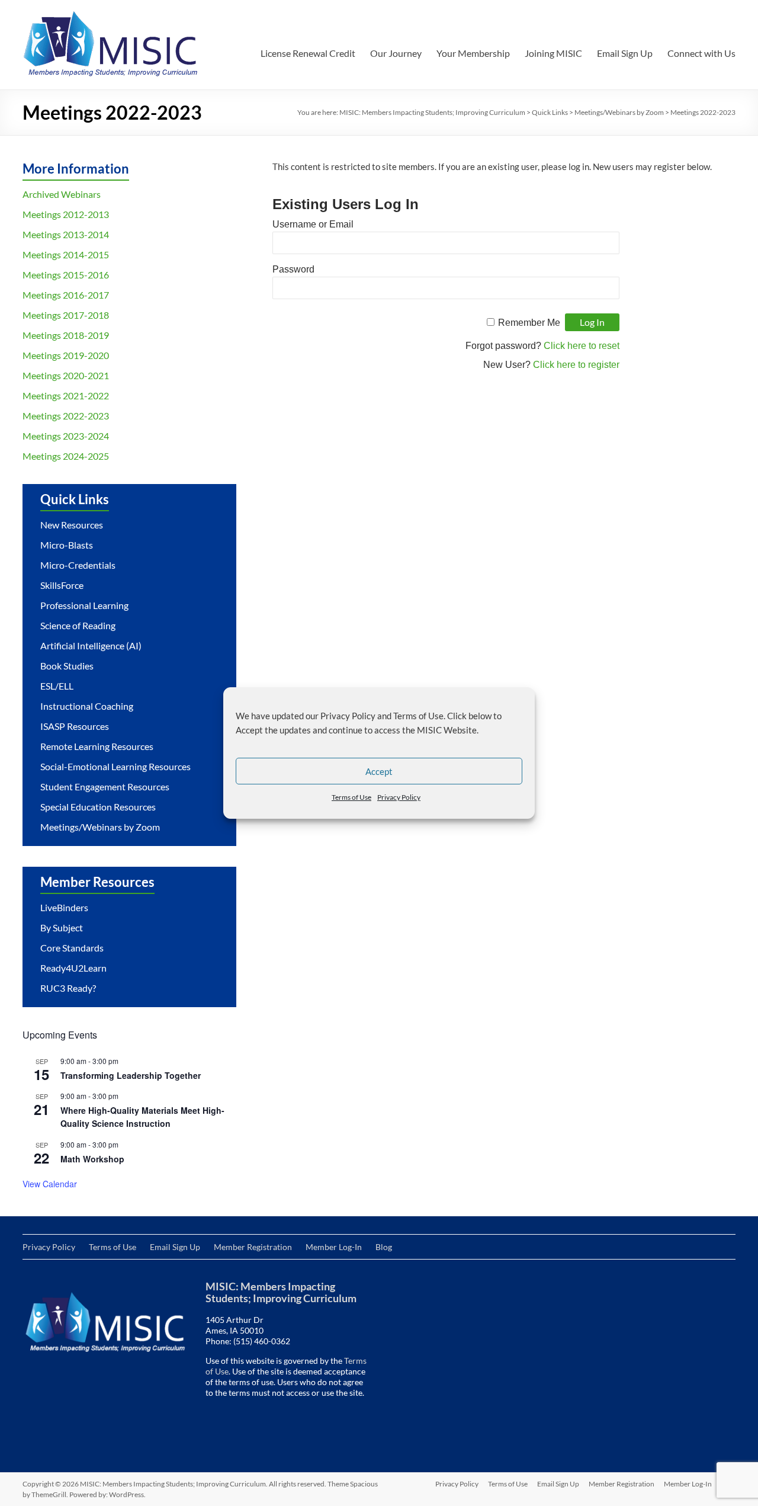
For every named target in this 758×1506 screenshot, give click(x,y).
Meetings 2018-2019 (66, 335)
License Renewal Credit (308, 53)
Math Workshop (92, 1159)
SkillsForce (61, 585)
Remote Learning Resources (96, 746)
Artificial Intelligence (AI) (91, 645)
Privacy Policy (398, 797)
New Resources (71, 524)
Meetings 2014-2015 (66, 254)
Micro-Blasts (66, 544)
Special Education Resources (98, 806)
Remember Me (529, 323)
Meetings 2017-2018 (66, 315)
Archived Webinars (62, 194)
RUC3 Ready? (68, 988)
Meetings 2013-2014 (66, 234)
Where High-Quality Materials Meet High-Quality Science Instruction (142, 1117)
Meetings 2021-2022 (66, 395)
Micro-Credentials (77, 565)
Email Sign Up (625, 53)
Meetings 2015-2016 (66, 274)
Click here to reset (581, 346)
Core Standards (72, 947)
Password (293, 269)
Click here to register (576, 365)
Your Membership (473, 53)
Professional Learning (84, 605)
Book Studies (67, 665)
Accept (379, 771)
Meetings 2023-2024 (66, 435)
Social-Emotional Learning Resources (115, 766)
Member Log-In (334, 1247)
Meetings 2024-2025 (66, 456)
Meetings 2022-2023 (66, 415)
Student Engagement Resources (104, 786)
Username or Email (313, 224)
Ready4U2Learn (73, 967)
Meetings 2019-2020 (66, 355)
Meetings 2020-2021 (66, 375)
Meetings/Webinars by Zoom (619, 112)
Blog (383, 1247)
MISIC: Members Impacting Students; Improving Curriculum (432, 112)
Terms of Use (351, 797)
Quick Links (550, 112)
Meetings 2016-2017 (66, 294)
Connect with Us (701, 53)
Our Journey (396, 53)
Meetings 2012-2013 (66, 214)
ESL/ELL (56, 685)
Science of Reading (77, 625)
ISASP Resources (74, 726)
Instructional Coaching (86, 706)
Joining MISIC (553, 53)
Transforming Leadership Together (130, 1075)
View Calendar (50, 1184)
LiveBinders (64, 907)
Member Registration (253, 1247)
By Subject (61, 927)
